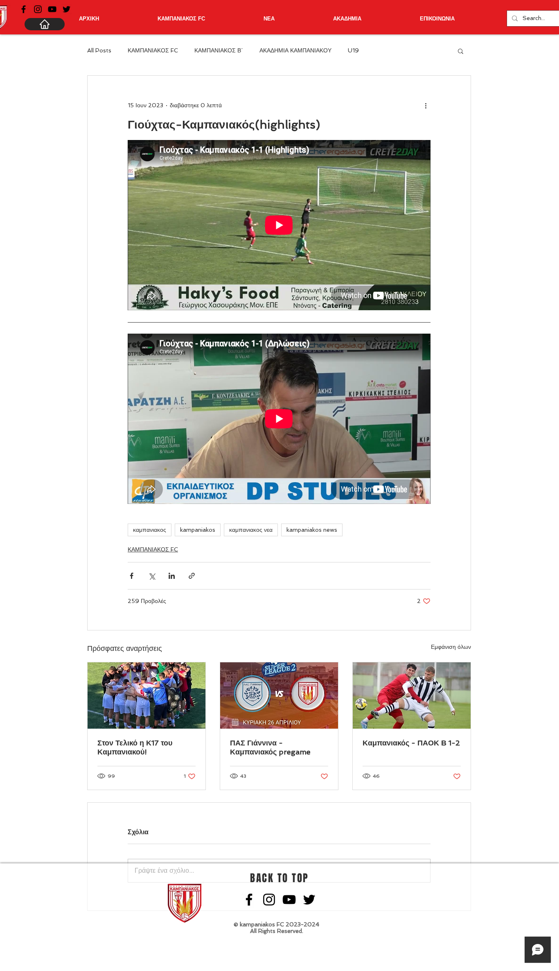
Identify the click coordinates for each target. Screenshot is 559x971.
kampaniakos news (311, 529)
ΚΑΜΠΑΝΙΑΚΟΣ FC (153, 50)
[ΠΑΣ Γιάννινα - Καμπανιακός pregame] (279, 695)
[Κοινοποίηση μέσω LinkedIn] (172, 576)
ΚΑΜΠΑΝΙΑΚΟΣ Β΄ (218, 50)
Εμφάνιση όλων (451, 647)
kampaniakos (197, 529)
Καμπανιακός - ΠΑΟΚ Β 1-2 (411, 742)
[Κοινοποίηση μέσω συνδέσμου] (192, 576)
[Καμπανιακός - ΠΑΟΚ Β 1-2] (412, 695)
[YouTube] (52, 9)
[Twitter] (66, 9)
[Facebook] (23, 9)
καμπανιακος (149, 529)
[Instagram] (38, 9)
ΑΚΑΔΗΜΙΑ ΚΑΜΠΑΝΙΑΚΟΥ (295, 50)
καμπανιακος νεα (251, 529)
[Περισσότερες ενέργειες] (426, 105)
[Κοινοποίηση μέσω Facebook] (131, 576)
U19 (353, 50)
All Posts (99, 50)
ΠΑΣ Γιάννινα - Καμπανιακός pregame (270, 747)
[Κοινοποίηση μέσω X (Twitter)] (152, 576)
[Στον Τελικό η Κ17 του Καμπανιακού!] (146, 695)
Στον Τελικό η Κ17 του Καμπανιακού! (134, 747)
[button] (460, 50)
